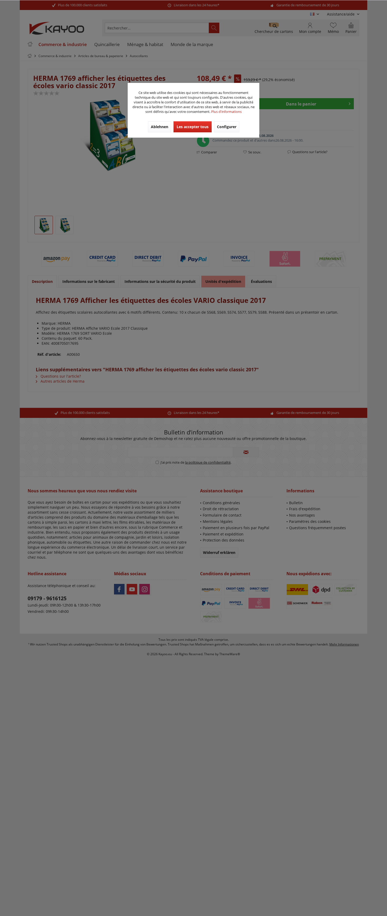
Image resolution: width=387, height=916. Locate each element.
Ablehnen (159, 126)
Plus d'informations (226, 111)
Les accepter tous (193, 126)
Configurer (226, 126)
